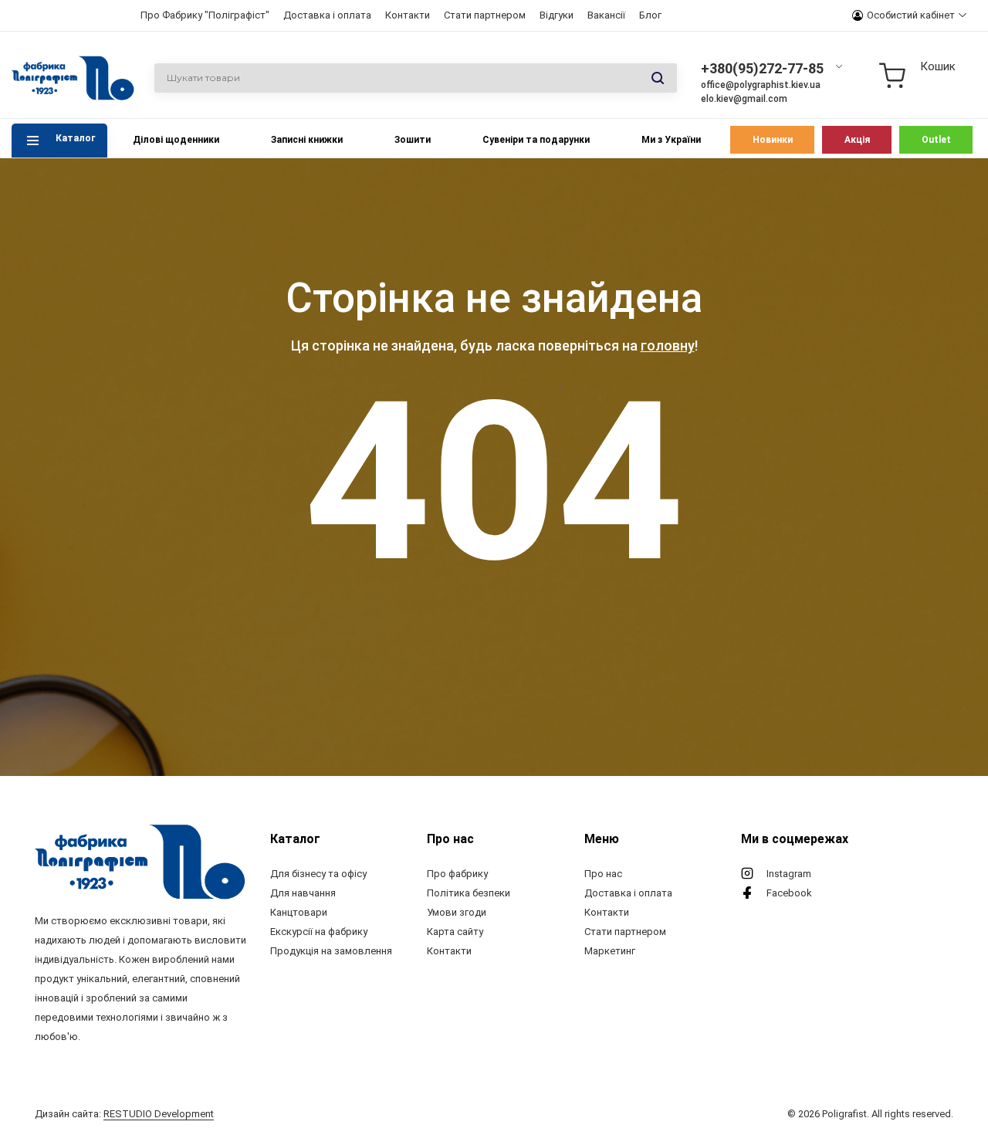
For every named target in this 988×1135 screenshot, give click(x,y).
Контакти (407, 15)
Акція (857, 139)
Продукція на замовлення (331, 951)
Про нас (603, 873)
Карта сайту (455, 931)
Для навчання (303, 893)
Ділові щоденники (176, 139)
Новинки (773, 139)
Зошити (412, 139)
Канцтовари (298, 912)
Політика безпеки (468, 893)
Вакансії (606, 15)
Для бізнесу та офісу (318, 873)
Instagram (788, 873)
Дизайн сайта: (124, 1114)
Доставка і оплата (327, 15)
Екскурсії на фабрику (318, 931)
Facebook (789, 893)
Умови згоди (456, 912)
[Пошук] (657, 78)
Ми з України (671, 139)
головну (668, 345)
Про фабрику (457, 873)
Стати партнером (485, 15)
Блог (650, 15)
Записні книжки (307, 139)
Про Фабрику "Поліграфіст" (204, 15)
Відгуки (557, 15)
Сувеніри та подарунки (536, 139)
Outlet (936, 139)
